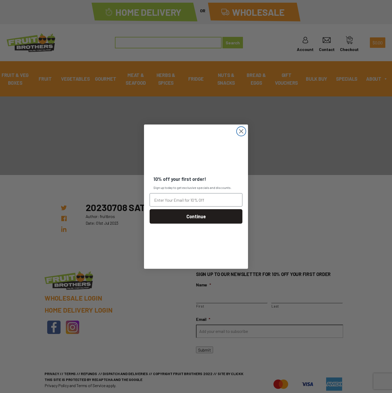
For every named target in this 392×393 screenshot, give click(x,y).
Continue (196, 216)
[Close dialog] (241, 131)
